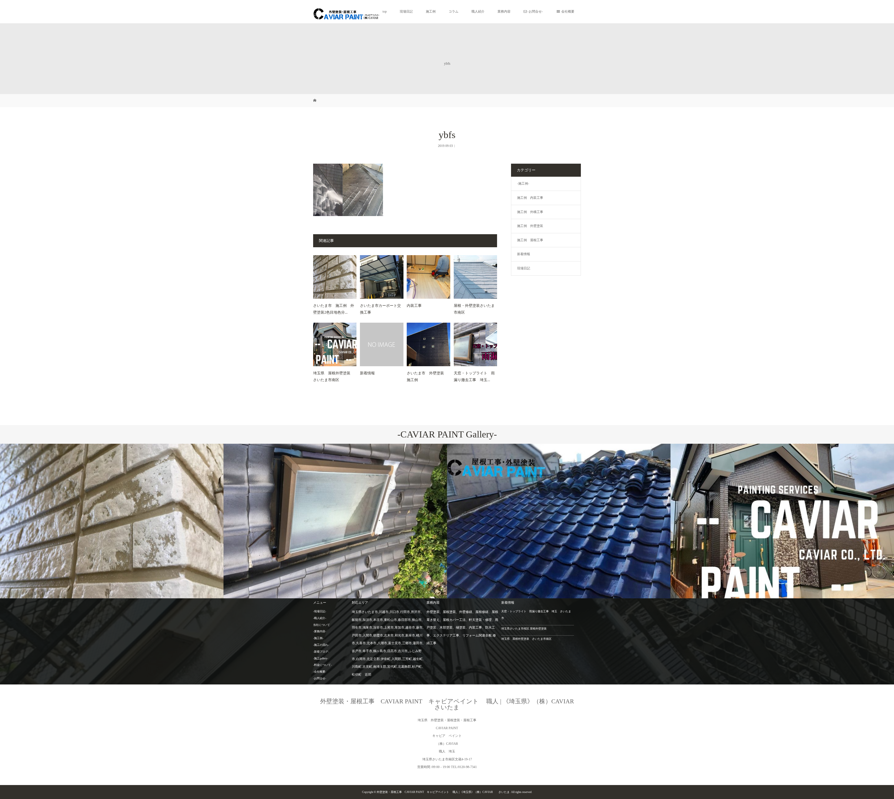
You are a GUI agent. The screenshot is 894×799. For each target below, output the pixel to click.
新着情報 (367, 373)
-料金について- (322, 665)
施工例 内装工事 (530, 198)
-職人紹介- (319, 618)
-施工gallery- (320, 658)
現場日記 (406, 11)
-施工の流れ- (321, 645)
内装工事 (414, 306)
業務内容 (504, 11)
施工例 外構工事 (530, 212)
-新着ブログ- (321, 651)
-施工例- (523, 183)
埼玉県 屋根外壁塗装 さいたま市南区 (526, 638)
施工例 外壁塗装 (530, 226)
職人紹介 (477, 11)
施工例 (431, 11)
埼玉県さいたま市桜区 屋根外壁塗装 (524, 628)
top (385, 11)
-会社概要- (319, 671)
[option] (112, 521)
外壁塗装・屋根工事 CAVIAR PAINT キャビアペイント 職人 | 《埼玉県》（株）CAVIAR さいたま (453, 704)
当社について (321, 624)
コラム (453, 11)
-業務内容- (319, 631)
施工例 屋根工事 (530, 240)
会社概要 (567, 11)
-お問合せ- (535, 11)
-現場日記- (319, 611)
